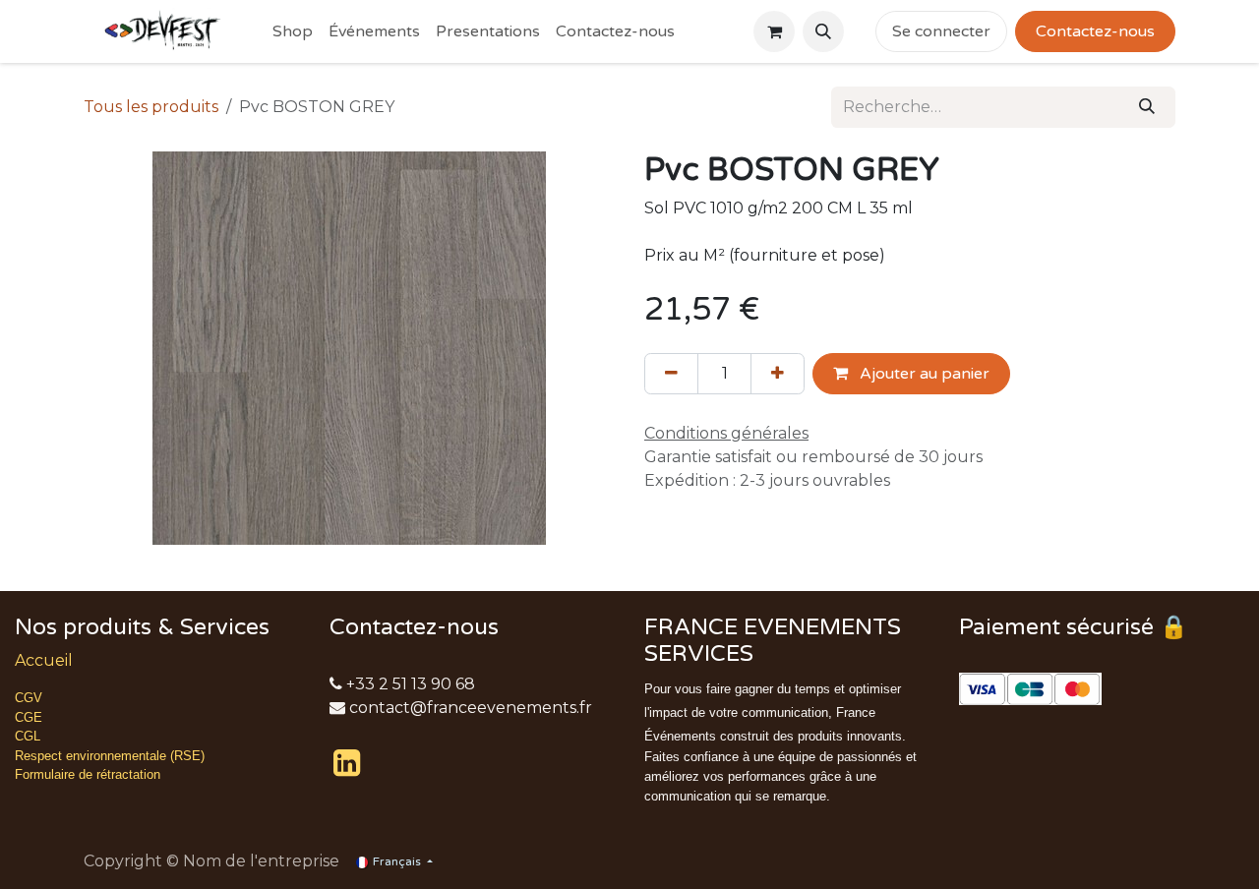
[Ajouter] (777, 373)
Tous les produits (151, 106)
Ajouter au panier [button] (922, 374)
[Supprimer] (671, 373)
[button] (823, 31)
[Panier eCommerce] (774, 31)
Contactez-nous (1095, 31)
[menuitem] (293, 31)
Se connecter (941, 31)
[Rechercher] (1146, 107)
